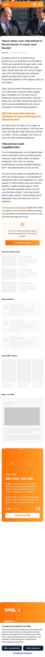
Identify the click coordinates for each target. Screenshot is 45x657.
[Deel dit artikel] (41, 32)
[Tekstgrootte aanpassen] (35, 32)
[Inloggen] (34, 4)
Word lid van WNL (22, 515)
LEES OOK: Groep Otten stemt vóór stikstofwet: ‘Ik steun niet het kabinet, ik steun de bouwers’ (21, 116)
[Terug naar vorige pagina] (4, 32)
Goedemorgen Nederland (15, 207)
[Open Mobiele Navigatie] (40, 4)
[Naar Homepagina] (6, 4)
